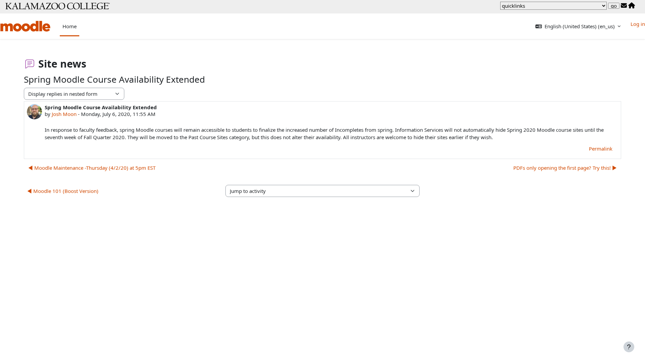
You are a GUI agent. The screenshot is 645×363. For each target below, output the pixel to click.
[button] (578, 26)
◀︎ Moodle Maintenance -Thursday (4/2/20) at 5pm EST (92, 167)
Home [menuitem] (69, 26)
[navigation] (553, 6)
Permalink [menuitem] (600, 148)
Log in (638, 24)
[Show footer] (629, 346)
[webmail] (624, 5)
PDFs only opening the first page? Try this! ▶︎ (565, 167)
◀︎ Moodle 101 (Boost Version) (62, 191)
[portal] (631, 5)
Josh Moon (64, 114)
